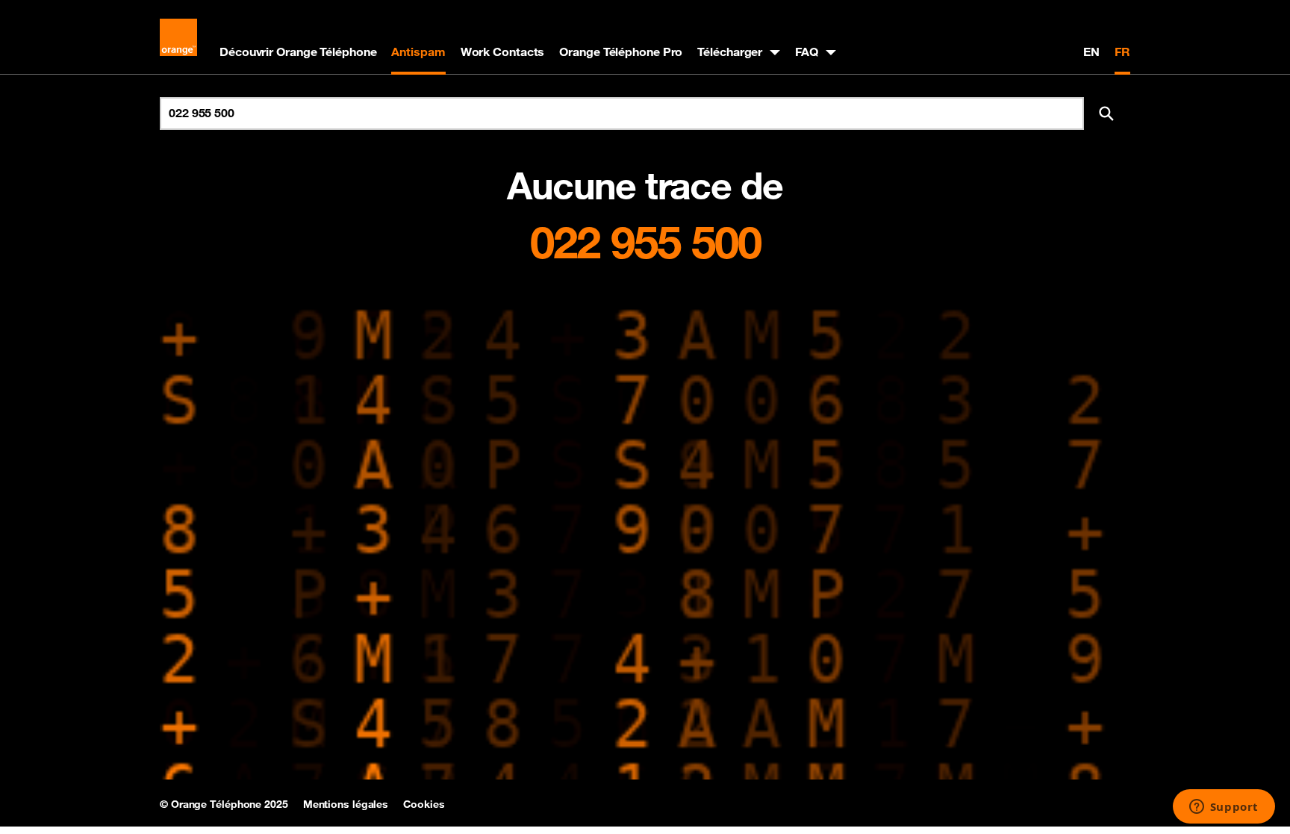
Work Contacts (503, 51)
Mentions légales (345, 804)
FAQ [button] (806, 51)
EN (1091, 51)
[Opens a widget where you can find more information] (1223, 808)
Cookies (423, 804)
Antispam (418, 51)
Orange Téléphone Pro (620, 51)
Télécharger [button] (729, 51)
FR (1122, 51)
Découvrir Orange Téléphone (297, 51)
